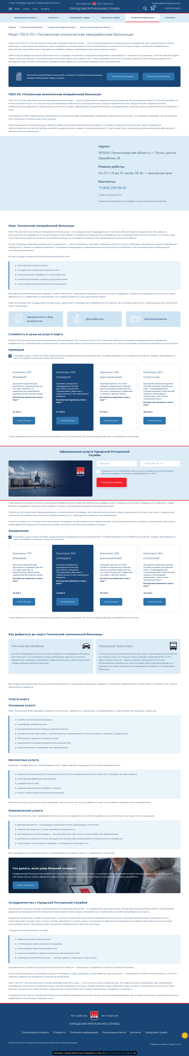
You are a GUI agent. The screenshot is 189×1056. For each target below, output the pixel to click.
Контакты (45, 9)
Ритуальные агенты (114, 1032)
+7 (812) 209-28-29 (172, 8)
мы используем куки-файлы (119, 1053)
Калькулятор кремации (122, 76)
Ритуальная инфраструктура (61, 27)
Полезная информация (142, 17)
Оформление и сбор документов (40, 319)
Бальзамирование (155, 319)
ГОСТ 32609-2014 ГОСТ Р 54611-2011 (94, 6)
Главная (12, 27)
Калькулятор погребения (158, 76)
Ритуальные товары (80, 17)
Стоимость (53, 17)
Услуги (26, 9)
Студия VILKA (174, 1044)
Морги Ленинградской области (95, 27)
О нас (35, 9)
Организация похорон (25, 17)
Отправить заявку (111, 482)
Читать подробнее (25, 885)
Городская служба (110, 17)
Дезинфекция (94, 319)
